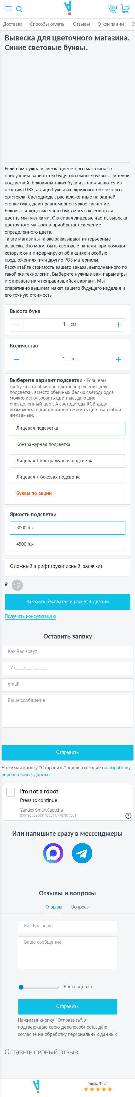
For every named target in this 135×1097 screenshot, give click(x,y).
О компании (111, 24)
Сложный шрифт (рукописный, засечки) (56, 566)
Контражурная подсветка (43, 444)
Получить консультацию (30, 616)
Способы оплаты (48, 24)
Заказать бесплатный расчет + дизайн (67, 601)
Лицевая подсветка (37, 428)
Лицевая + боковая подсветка (48, 477)
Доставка (13, 24)
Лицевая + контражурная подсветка (55, 461)
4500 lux (25, 544)
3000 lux (25, 528)
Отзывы (81, 24)
